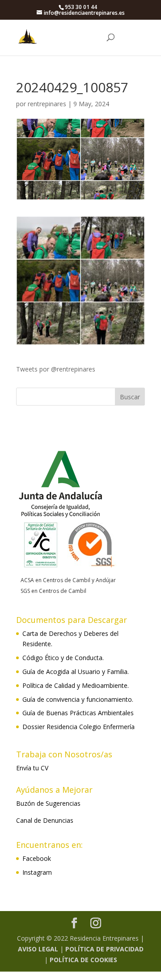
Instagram (37, 872)
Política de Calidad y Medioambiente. (75, 685)
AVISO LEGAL (38, 949)
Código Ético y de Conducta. (63, 657)
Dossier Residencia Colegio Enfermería (78, 726)
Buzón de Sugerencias (48, 803)
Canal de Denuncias (44, 820)
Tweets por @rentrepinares (55, 369)
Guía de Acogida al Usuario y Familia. (75, 671)
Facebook (36, 858)
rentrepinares (47, 103)
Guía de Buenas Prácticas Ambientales (78, 712)
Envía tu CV (32, 768)
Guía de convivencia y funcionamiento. (77, 699)
